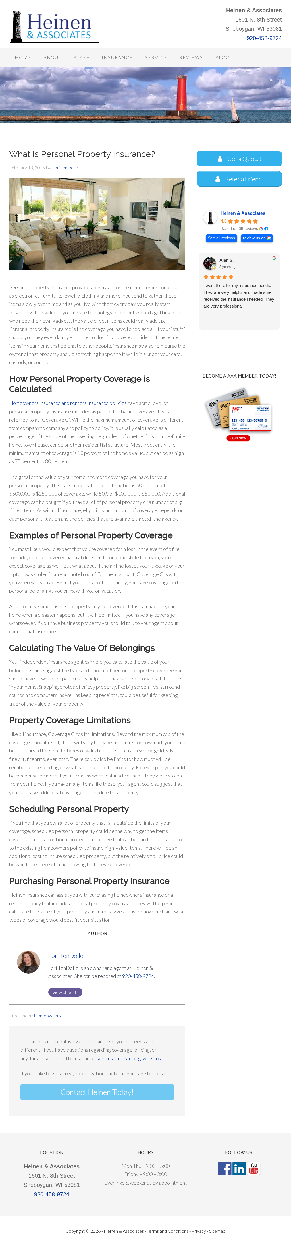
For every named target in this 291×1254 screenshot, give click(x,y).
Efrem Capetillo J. (237, 260)
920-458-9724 (264, 38)
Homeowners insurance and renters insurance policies (68, 403)
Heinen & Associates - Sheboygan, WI (54, 26)
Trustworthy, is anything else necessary (229, 289)
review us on (254, 238)
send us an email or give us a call (131, 1058)
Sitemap (217, 1231)
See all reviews (221, 238)
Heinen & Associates (243, 213)
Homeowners (47, 1015)
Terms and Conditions (167, 1231)
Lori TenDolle (65, 955)
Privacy (199, 1231)
